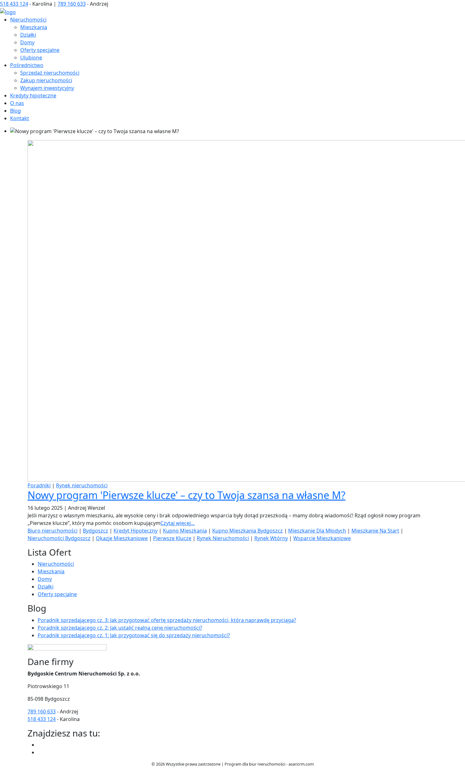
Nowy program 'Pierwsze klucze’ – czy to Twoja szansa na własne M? (186, 495)
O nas (17, 103)
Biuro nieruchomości (53, 530)
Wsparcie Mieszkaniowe (322, 538)
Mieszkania (33, 27)
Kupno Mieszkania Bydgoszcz (247, 530)
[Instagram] (40, 752)
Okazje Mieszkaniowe (122, 538)
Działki (28, 34)
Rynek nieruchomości (82, 485)
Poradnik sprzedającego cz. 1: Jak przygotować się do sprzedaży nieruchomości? (134, 635)
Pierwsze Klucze (172, 538)
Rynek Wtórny (271, 538)
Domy (27, 42)
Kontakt (19, 118)
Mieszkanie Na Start (375, 530)
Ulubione (31, 57)
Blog (15, 110)
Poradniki (39, 485)
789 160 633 (72, 3)
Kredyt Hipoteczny (136, 530)
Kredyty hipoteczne (33, 95)
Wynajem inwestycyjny (47, 87)
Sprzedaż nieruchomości (49, 72)
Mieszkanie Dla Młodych (317, 530)
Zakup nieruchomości (46, 80)
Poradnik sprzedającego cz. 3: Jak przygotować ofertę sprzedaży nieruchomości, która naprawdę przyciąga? (167, 620)
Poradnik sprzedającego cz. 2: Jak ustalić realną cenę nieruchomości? (120, 627)
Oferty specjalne (39, 49)
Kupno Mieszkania (185, 530)
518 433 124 (14, 3)
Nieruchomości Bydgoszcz (59, 538)
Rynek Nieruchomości (223, 538)
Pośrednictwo (26, 65)
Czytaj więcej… (177, 523)
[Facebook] (40, 744)
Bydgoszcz (95, 530)
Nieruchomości (28, 19)
